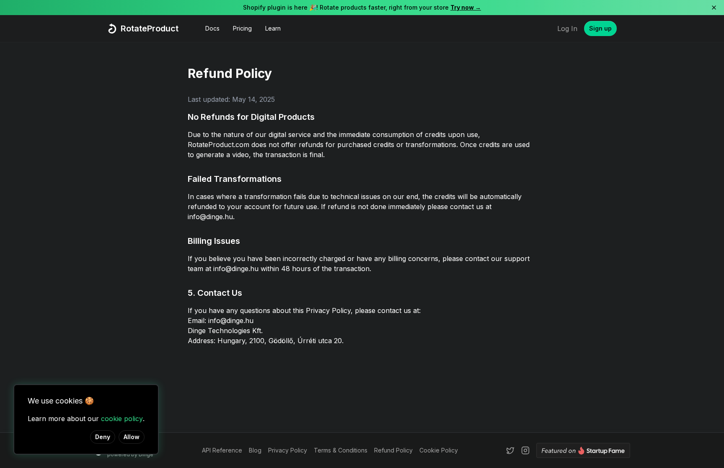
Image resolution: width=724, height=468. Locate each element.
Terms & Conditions (340, 450)
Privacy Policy (287, 450)
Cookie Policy (438, 450)
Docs (212, 28)
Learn (273, 28)
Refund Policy (393, 450)
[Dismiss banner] (714, 8)
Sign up (600, 28)
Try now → (465, 7)
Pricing (242, 28)
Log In (567, 28)
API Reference (222, 450)
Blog (255, 450)
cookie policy (122, 418)
